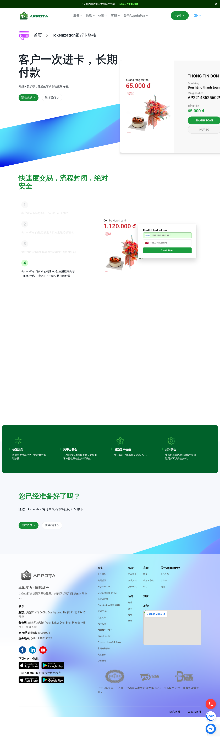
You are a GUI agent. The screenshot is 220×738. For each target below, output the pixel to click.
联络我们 (50, 97)
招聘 (163, 586)
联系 (145, 574)
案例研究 (132, 586)
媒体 (130, 602)
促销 (130, 615)
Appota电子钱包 (105, 630)
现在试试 (26, 97)
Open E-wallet (104, 636)
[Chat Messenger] (211, 729)
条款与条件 (194, 711)
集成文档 (132, 580)
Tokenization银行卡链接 (109, 605)
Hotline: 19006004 (128, 4)
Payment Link (104, 586)
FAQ (145, 586)
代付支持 (102, 624)
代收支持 (102, 617)
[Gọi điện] (211, 704)
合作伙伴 (165, 574)
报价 (178, 15)
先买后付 (102, 580)
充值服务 (102, 654)
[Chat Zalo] (211, 716)
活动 (130, 608)
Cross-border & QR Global (109, 642)
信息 (89, 15)
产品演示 (132, 574)
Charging (102, 661)
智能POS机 (103, 611)
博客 (130, 621)
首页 (38, 35)
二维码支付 (103, 599)
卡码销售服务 (104, 648)
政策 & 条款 (148, 580)
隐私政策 (174, 711)
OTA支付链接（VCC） (108, 593)
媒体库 (164, 580)
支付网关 (102, 574)
